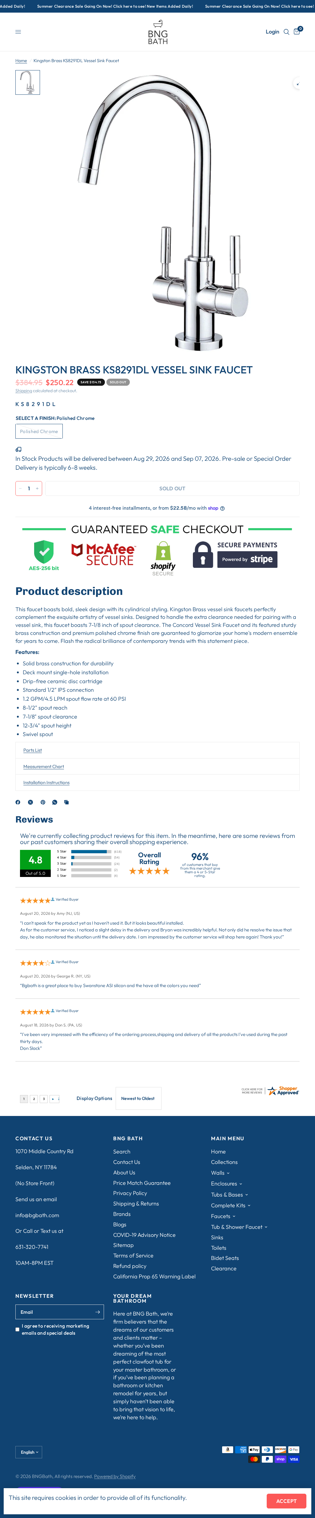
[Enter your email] (98, 1312)
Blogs (119, 1224)
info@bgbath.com (37, 1215)
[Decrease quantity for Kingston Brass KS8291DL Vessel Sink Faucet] (20, 488)
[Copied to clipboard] (67, 802)
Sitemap (123, 1245)
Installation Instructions (46, 782)
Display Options (95, 1098)
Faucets (220, 1216)
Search (121, 1151)
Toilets (218, 1247)
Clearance (224, 1268)
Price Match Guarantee (142, 1182)
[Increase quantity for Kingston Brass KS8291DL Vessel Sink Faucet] (37, 488)
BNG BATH (128, 1138)
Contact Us (126, 1161)
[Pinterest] (44, 802)
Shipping (23, 390)
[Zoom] (299, 83)
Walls (218, 1172)
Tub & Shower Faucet (236, 1226)
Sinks (217, 1237)
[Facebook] (19, 802)
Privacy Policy (130, 1193)
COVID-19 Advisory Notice (144, 1234)
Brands (122, 1213)
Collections (224, 1161)
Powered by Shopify (115, 1476)
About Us (124, 1172)
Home (21, 60)
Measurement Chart (43, 766)
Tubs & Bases (227, 1194)
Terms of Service (133, 1255)
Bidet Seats (225, 1257)
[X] (31, 802)
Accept (286, 1501)
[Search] (286, 32)
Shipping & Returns (136, 1203)
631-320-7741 (31, 1246)
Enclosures (224, 1183)
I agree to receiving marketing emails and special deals (55, 1329)
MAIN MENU (228, 1138)
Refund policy (129, 1265)
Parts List (32, 750)
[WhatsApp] (56, 802)
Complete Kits (228, 1205)
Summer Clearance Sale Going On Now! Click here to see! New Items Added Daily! (105, 6)
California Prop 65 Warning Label (154, 1276)
